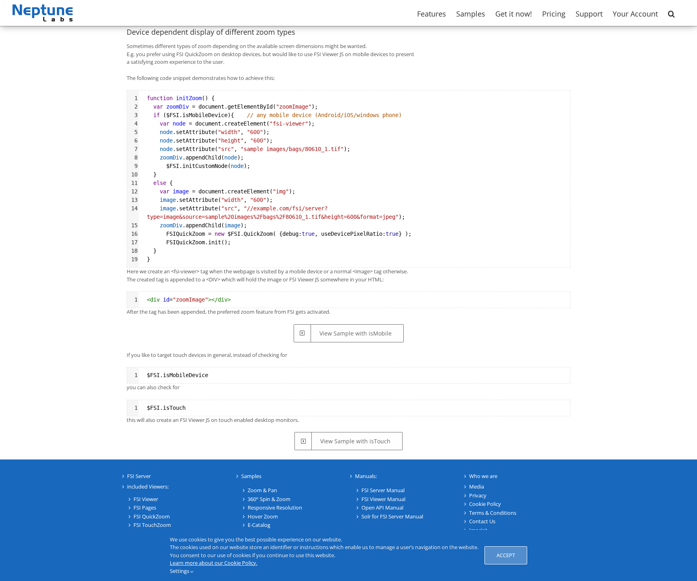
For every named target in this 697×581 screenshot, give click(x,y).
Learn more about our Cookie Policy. (213, 562)
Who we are (483, 476)
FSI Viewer (146, 499)
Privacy (477, 495)
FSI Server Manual (383, 490)
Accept (506, 555)
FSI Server (139, 476)
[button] (671, 13)
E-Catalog (259, 525)
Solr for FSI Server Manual (392, 516)
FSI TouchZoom (152, 525)
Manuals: (366, 476)
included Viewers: (148, 486)
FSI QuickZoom (152, 516)
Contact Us (482, 521)
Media (476, 486)
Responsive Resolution (275, 507)
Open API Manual (382, 507)
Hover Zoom (263, 516)
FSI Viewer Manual (383, 499)
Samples (251, 476)
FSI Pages (145, 507)
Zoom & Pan (262, 490)
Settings (180, 571)
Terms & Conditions (492, 512)
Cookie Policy (485, 504)
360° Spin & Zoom (269, 499)
